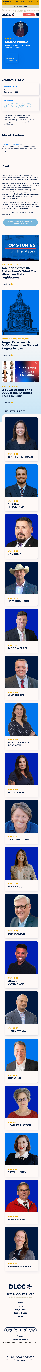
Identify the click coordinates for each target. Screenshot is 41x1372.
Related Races (11, 61)
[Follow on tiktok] (20, 1330)
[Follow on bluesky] (22, 105)
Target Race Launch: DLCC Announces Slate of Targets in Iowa (20, 345)
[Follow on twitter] (12, 105)
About (20, 1302)
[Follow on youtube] (16, 1330)
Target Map (20, 1309)
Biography (10, 58)
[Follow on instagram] (17, 105)
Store (20, 1316)
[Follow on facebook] (6, 105)
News (20, 1306)
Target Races (20, 1313)
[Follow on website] (28, 105)
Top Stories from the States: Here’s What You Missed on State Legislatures (19, 273)
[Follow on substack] (30, 1330)
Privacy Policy (20, 1340)
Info (7, 55)
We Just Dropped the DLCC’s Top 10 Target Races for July (17, 393)
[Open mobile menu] (37, 14)
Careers (21, 1336)
